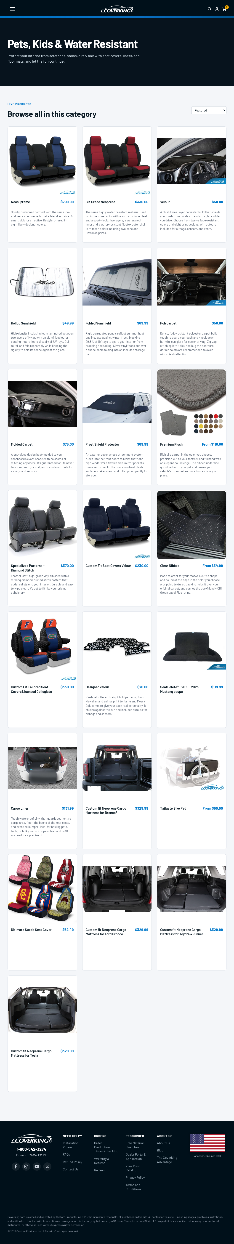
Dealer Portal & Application (136, 1156)
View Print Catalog (133, 1168)
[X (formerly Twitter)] (47, 1166)
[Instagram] (26, 1166)
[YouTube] (37, 1166)
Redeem (100, 1170)
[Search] (209, 9)
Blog (160, 1150)
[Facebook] (16, 1166)
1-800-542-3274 (31, 1149)
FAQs (66, 1154)
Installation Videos (71, 1145)
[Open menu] (13, 9)
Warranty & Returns (101, 1161)
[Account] (217, 9)
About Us (163, 1143)
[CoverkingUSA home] (117, 9)
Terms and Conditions (133, 1187)
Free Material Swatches (135, 1145)
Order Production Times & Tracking (106, 1147)
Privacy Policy (135, 1177)
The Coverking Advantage (167, 1160)
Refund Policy (72, 1162)
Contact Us (70, 1169)
